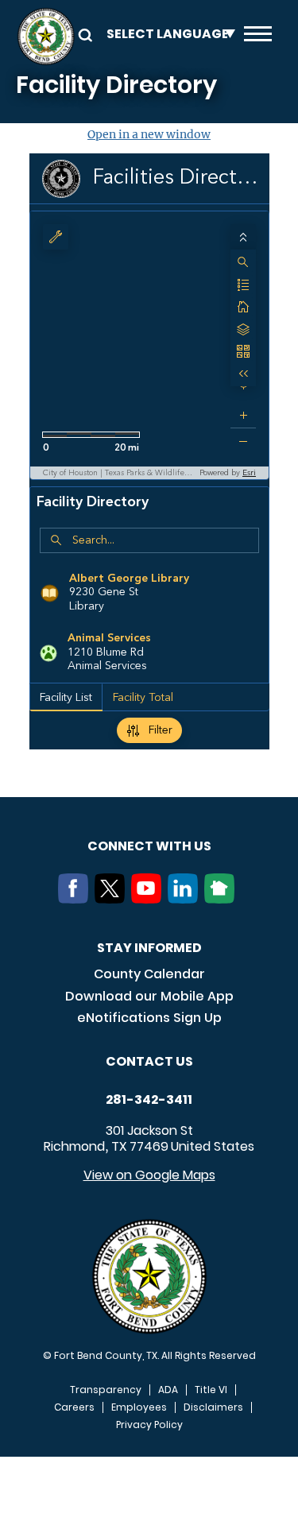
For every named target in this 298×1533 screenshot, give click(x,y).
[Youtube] (149, 899)
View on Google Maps (149, 1175)
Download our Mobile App (149, 996)
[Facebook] (76, 899)
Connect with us (149, 846)
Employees (139, 1407)
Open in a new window (149, 134)
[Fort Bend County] (45, 36)
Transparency (105, 1390)
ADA (168, 1390)
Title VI (211, 1390)
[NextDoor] (222, 899)
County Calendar (149, 974)
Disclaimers (213, 1407)
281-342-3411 (149, 1100)
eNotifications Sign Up (149, 1017)
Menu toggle (258, 36)
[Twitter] (113, 899)
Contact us (149, 1061)
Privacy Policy (149, 1424)
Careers (74, 1407)
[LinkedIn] (186, 899)
